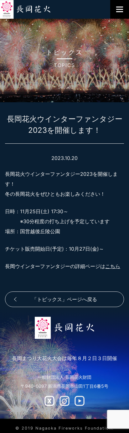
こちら (112, 266)
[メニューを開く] (119, 9)
